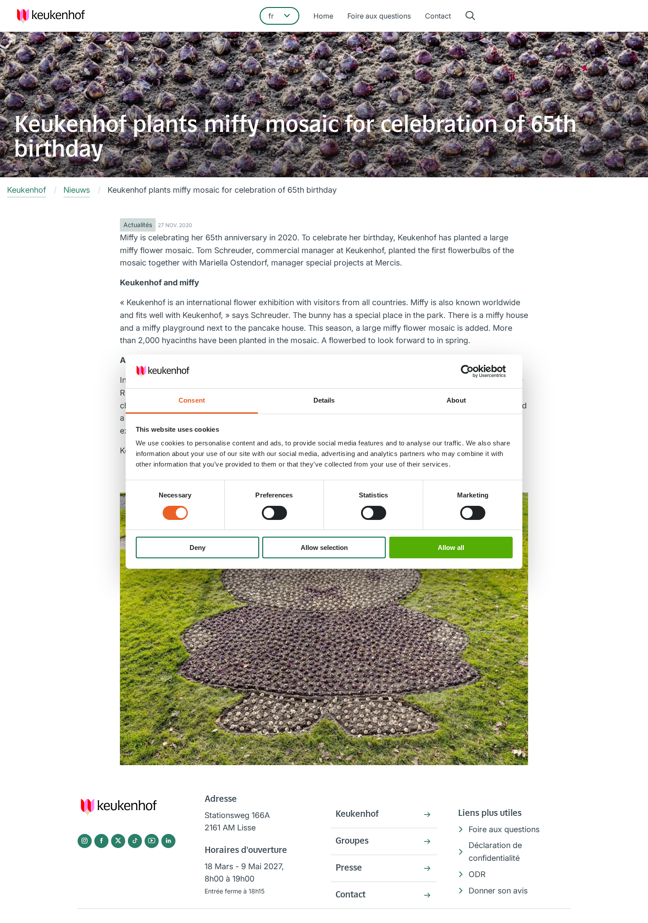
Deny (197, 547)
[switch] (274, 513)
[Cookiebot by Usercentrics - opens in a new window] (474, 371)
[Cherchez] (470, 16)
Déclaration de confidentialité (495, 852)
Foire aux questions (379, 15)
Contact (438, 15)
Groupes (352, 841)
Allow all (451, 547)
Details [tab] (324, 400)
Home (323, 15)
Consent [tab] (192, 400)
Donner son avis (498, 890)
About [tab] (456, 400)
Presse (348, 868)
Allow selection (324, 547)
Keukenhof (357, 814)
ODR (477, 874)
